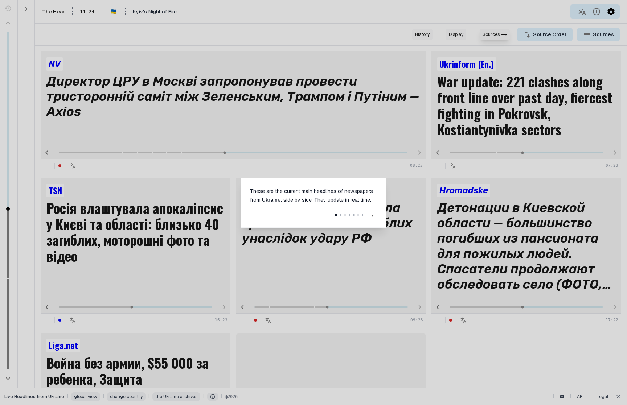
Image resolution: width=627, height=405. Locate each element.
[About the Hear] (596, 11)
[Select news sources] (587, 33)
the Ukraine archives (176, 397)
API (580, 397)
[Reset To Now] (8, 8)
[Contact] (562, 396)
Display (456, 34)
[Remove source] (415, 62)
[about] (212, 397)
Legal (602, 397)
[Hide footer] (618, 396)
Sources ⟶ (495, 34)
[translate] (72, 165)
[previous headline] (47, 152)
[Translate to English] (582, 11)
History (422, 34)
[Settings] (611, 11)
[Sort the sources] (527, 34)
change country (126, 397)
